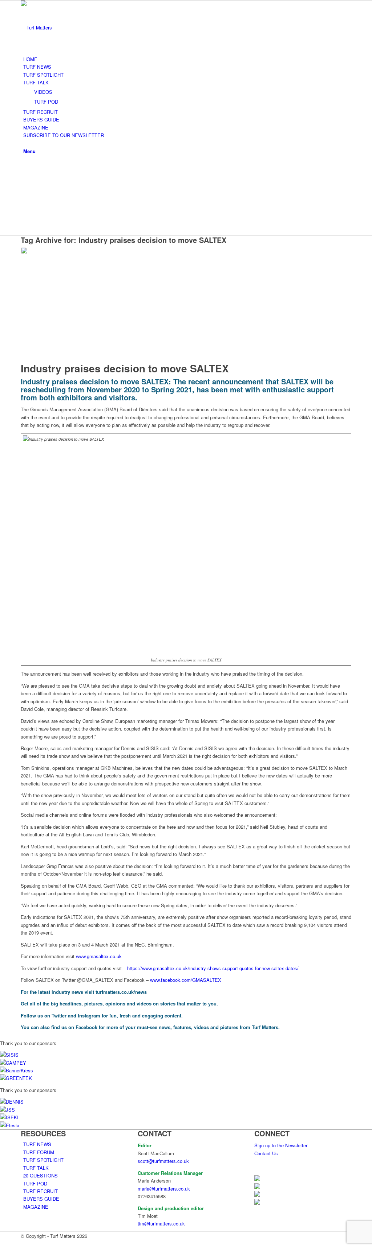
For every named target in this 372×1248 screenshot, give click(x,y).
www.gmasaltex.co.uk (99, 956)
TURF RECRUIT (40, 1191)
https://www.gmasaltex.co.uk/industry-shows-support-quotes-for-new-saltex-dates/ (213, 968)
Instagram (89, 1015)
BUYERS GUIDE (41, 1198)
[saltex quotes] (186, 252)
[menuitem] (187, 59)
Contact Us (266, 1153)
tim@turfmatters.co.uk (161, 1223)
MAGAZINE (35, 1206)
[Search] (25, 143)
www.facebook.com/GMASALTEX (185, 979)
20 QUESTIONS (40, 1175)
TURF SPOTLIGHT (43, 1159)
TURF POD (35, 1183)
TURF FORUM (38, 1152)
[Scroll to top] (2, 1243)
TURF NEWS (37, 1144)
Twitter (59, 1015)
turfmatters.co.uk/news (121, 991)
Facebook (86, 1027)
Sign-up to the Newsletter (280, 1145)
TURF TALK (36, 1167)
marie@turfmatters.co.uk (164, 1188)
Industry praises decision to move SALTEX (125, 368)
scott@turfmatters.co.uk (163, 1160)
